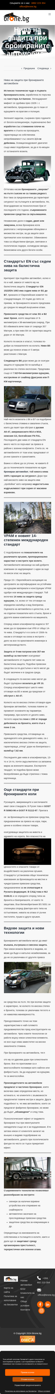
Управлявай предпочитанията (27, 1385)
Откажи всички (27, 1379)
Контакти (25, 1309)
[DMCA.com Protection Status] (27, 1337)
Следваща (43, 68)
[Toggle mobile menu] (49, 14)
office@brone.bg (46, 1295)
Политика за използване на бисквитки (21, 1391)
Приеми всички (27, 1372)
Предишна (29, 68)
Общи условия (44, 1391)
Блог (23, 1289)
